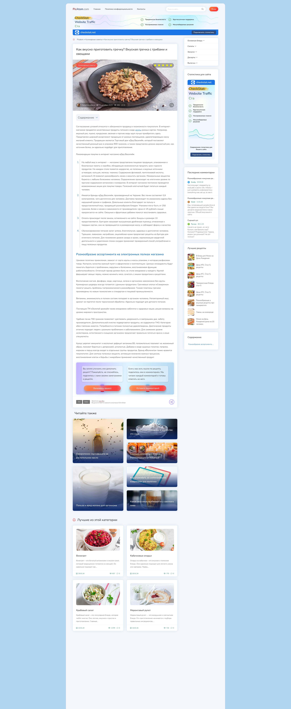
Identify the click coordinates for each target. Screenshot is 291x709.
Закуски (191, 52)
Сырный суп (193, 220)
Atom (81, 9)
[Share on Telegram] (171, 402)
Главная (97, 9)
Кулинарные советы (93, 39)
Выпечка (191, 63)
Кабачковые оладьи (141, 555)
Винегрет (81, 555)
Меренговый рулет (140, 610)
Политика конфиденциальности (119, 9)
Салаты (191, 46)
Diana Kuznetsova (88, 105)
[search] (202, 9)
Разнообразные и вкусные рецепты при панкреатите (201, 178)
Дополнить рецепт (102, 388)
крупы (138, 130)
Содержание (86, 117)
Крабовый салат (85, 610)
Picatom (80, 39)
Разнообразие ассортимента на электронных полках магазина (201, 344)
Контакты (141, 9)
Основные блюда (195, 40)
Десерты (191, 57)
